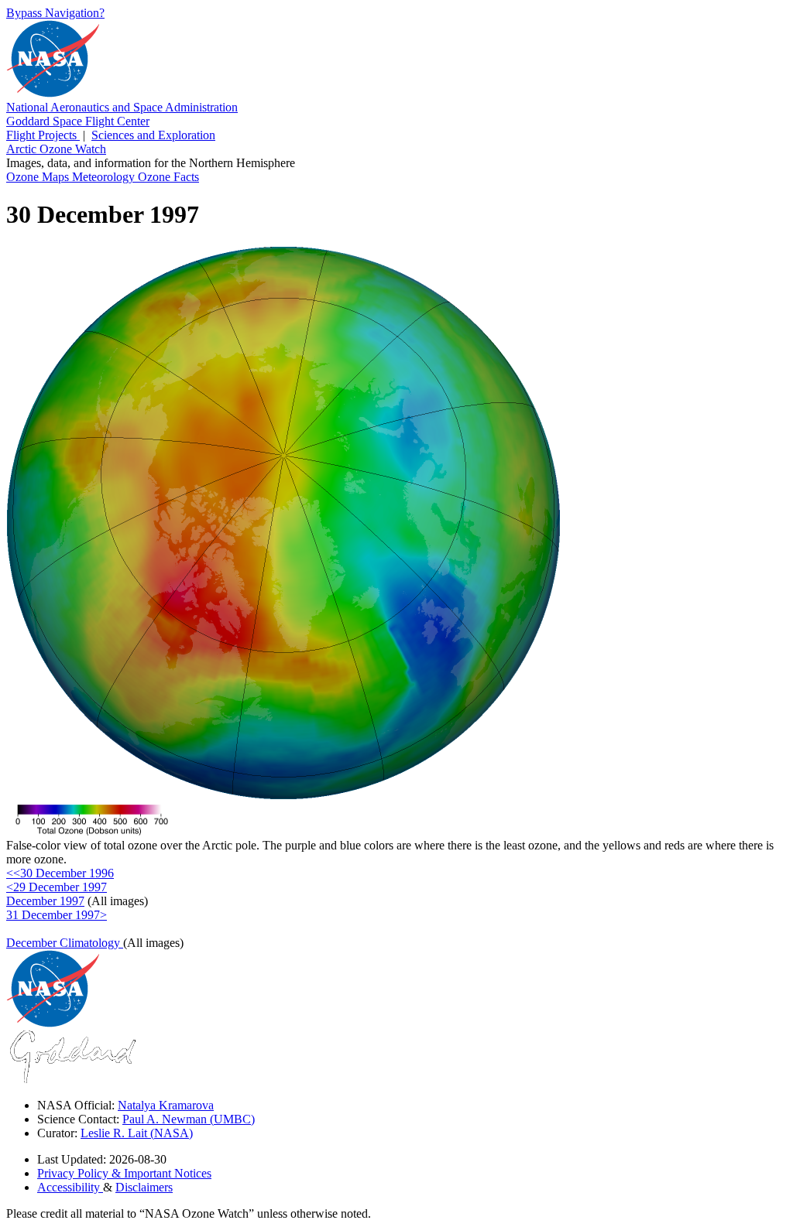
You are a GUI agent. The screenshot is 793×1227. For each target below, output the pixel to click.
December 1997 (45, 900)
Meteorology (105, 176)
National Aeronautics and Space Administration (122, 107)
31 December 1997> (56, 914)
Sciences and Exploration (153, 135)
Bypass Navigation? (55, 12)
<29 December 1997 (56, 887)
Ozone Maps (39, 176)
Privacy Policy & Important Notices (124, 1173)
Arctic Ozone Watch (56, 149)
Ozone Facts (168, 176)
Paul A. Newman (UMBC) (188, 1119)
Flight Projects (43, 135)
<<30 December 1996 (60, 873)
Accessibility (70, 1187)
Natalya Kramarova (166, 1105)
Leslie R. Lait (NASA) (137, 1133)
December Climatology (64, 942)
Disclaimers (144, 1187)
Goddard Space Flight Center (77, 121)
